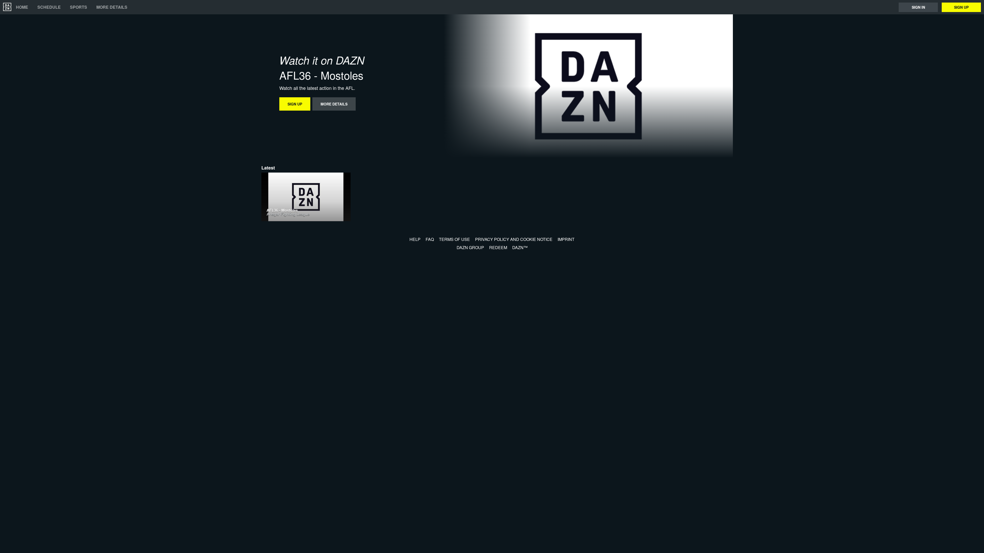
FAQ (430, 239)
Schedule (49, 7)
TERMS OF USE (454, 239)
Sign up (961, 7)
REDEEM (498, 247)
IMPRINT (566, 239)
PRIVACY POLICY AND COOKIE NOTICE (513, 239)
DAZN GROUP (470, 247)
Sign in (918, 7)
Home (22, 7)
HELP (415, 239)
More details (111, 7)
